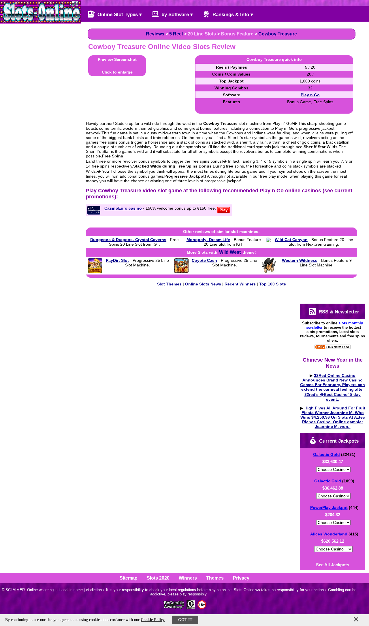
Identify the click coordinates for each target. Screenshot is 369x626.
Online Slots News (203, 284)
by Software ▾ (176, 14)
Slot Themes (169, 284)
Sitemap (129, 578)
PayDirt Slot (117, 260)
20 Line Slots (202, 33)
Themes (215, 578)
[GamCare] (191, 607)
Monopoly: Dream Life (208, 239)
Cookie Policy (153, 620)
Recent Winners (240, 284)
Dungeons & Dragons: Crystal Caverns (128, 239)
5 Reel (176, 33)
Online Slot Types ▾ (119, 14)
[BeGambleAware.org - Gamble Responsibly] (174, 607)
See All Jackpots (332, 564)
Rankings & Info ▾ (232, 14)
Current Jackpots (338, 441)
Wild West (230, 252)
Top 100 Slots (272, 284)
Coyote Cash (204, 260)
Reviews (155, 33)
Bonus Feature (237, 33)
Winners (188, 578)
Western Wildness (299, 260)
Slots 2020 (158, 578)
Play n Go (310, 95)
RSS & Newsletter (338, 312)
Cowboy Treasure (277, 33)
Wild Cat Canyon (291, 239)
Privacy (241, 578)
